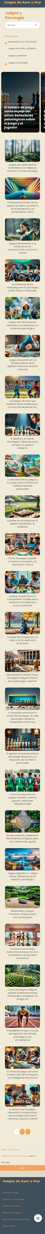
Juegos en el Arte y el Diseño (22, 48)
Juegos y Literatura (17, 55)
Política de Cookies (11, 1206)
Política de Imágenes (12, 1212)
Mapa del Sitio (8, 1226)
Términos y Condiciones (13, 1199)
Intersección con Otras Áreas (22, 41)
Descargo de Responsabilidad (16, 1219)
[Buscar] (35, 24)
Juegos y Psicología (18, 62)
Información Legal (10, 1192)
